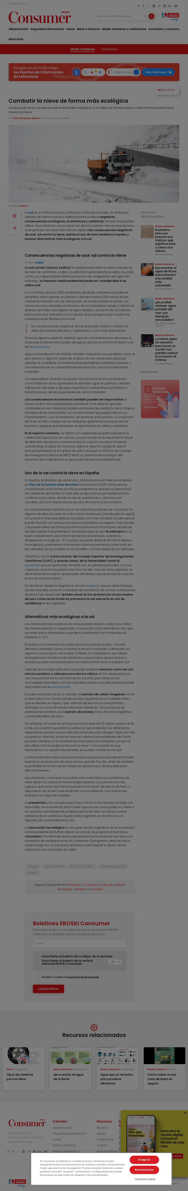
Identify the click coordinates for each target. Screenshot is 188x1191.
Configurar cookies (145, 1179)
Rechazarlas (144, 1170)
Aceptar (144, 1160)
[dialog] (101, 1169)
